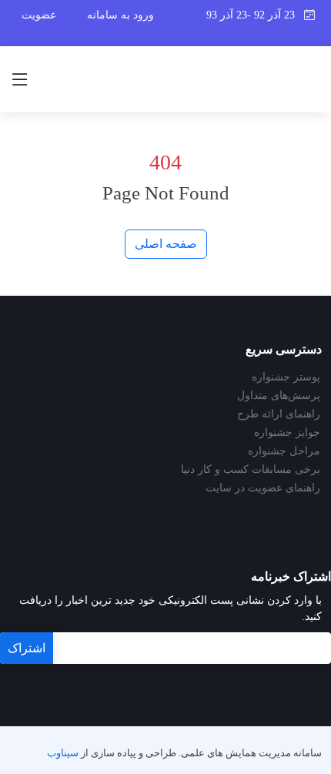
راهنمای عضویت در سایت (263, 488)
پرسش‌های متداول (278, 395)
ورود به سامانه (120, 15)
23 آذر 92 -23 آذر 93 (255, 15)
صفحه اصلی (166, 243)
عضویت (39, 15)
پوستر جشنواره (286, 377)
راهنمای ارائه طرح (278, 414)
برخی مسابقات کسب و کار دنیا (250, 469)
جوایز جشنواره (287, 432)
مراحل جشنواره (284, 451)
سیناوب (63, 753)
